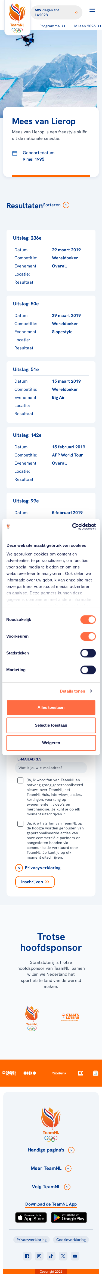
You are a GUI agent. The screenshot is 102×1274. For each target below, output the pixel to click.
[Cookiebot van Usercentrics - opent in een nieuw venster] (73, 526)
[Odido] (29, 1073)
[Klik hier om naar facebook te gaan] (27, 1256)
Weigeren (51, 742)
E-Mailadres (29, 759)
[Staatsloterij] (9, 1072)
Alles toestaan (51, 707)
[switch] (88, 636)
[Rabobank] (59, 1073)
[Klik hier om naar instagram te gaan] (39, 1256)
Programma (49, 26)
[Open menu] (92, 9)
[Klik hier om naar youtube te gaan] (75, 1256)
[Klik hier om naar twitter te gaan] (63, 1256)
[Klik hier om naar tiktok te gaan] (51, 1256)
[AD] (80, 1073)
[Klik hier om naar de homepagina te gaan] (17, 17)
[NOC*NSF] (95, 1073)
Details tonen (72, 691)
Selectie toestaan (51, 725)
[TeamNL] (32, 1017)
